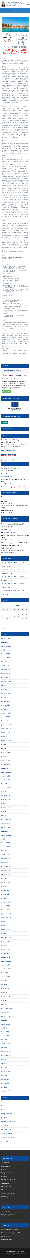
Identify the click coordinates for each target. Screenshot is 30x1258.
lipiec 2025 (4, 689)
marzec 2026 (5, 658)
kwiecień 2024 (6, 748)
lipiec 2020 (4, 925)
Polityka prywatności (8, 1215)
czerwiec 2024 (6, 740)
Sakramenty (5, 1125)
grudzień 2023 (6, 764)
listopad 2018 (5, 1004)
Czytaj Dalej (6, 391)
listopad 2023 (5, 768)
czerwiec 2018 (5, 1024)
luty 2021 (4, 898)
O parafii (4, 1117)
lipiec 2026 (4, 642)
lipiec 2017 (4, 1067)
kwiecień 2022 (6, 843)
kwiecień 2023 (6, 795)
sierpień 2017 (5, 1063)
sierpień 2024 (5, 732)
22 (22, 618)
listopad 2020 (5, 910)
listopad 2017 (5, 1051)
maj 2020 (4, 933)
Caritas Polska (5, 1236)
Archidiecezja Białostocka (9, 1229)
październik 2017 (6, 1055)
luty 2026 (4, 662)
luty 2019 (4, 992)
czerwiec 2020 (6, 929)
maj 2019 (4, 981)
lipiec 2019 (4, 973)
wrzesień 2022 (6, 823)
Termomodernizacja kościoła (12, 370)
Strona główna (5, 1211)
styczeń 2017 (5, 1091)
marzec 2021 (5, 894)
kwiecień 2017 (5, 1079)
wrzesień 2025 (6, 681)
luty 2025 (4, 709)
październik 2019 (6, 961)
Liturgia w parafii (6, 1114)
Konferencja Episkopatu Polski (10, 1233)
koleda (3, 1110)
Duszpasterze (5, 1106)
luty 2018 (4, 1040)
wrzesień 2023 (6, 776)
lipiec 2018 (4, 1020)
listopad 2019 (5, 957)
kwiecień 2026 (6, 654)
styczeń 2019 (5, 996)
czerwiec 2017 (5, 1071)
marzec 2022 (5, 847)
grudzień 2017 (5, 1047)
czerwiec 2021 (5, 882)
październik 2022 (6, 819)
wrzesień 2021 (5, 870)
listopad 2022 (5, 815)
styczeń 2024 (5, 760)
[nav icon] (28, 4)
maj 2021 (4, 886)
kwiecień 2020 (6, 937)
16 (26, 616)
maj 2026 (4, 650)
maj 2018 (4, 1028)
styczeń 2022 (5, 855)
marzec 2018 (5, 1036)
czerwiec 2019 (5, 977)
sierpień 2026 (5, 638)
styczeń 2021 (5, 902)
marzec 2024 (5, 752)
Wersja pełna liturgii (7, 1137)
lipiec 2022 (4, 831)
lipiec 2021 (4, 878)
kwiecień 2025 (6, 701)
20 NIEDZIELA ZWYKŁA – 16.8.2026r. (13, 569)
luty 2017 (4, 1087)
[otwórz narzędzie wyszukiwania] (25, 4)
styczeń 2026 (5, 666)
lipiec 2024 (4, 736)
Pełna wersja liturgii (7, 460)
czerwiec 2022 (6, 835)
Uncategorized (6, 1129)
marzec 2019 (5, 988)
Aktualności (5, 1102)
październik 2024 (6, 725)
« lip (2, 628)
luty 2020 (4, 945)
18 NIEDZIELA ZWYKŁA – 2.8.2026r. (12, 583)
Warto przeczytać (7, 1133)
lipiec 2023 (4, 784)
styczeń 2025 (5, 713)
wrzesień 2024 (6, 729)
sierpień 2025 (5, 685)
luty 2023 (4, 803)
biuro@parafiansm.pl (7, 476)
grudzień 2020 (6, 906)
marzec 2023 (5, 799)
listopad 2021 (5, 862)
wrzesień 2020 (6, 918)
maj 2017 (4, 1075)
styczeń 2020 (5, 949)
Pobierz (5, 422)
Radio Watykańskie (7, 1239)
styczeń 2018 (5, 1044)
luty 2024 (4, 756)
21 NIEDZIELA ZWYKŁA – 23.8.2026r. (13, 562)
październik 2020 (6, 914)
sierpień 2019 (5, 969)
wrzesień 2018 (5, 1012)
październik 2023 (6, 772)
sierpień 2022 (5, 827)
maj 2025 (4, 697)
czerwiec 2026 (6, 646)
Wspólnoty (4, 1141)
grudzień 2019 (5, 953)
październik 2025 (6, 677)
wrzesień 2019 (5, 965)
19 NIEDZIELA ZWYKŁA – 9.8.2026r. (12, 576)
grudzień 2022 (6, 811)
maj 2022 (4, 839)
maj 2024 (4, 744)
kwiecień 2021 (5, 890)
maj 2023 (4, 792)
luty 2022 (4, 851)
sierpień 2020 (5, 921)
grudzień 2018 (5, 1000)
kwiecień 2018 (5, 1032)
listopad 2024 (5, 721)
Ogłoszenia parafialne (8, 1121)
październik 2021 (6, 866)
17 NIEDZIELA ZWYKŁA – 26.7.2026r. (12, 590)
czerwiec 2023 (6, 788)
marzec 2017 (5, 1083)
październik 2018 (6, 1008)
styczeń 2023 (5, 807)
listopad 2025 (5, 673)
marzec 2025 (5, 705)
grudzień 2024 (6, 717)
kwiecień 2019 (5, 984)
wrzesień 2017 (5, 1059)
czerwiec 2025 (6, 693)
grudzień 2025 (6, 670)
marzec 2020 (5, 941)
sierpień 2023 (5, 780)
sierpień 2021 (5, 874)
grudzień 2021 (5, 858)
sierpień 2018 (5, 1016)
